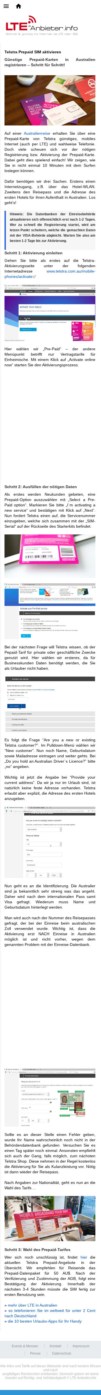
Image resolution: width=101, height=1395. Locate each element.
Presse (35, 1353)
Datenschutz (61, 1353)
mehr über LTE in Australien (32, 1305)
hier (84, 1257)
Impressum (81, 1346)
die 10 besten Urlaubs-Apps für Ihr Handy (45, 1321)
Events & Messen (25, 1346)
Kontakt (55, 1346)
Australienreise (37, 133)
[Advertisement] (50, 425)
